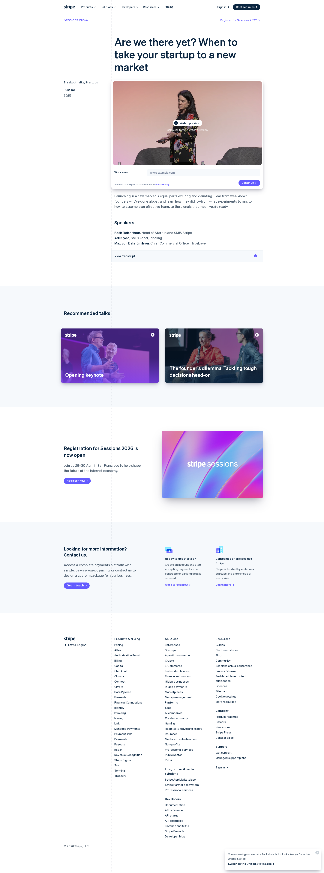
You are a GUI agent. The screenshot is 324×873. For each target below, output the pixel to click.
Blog (218, 655)
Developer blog (175, 836)
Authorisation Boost (127, 655)
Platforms (171, 702)
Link (117, 723)
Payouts (119, 744)
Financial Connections (128, 702)
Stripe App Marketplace (180, 779)
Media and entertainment (181, 739)
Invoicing (120, 713)
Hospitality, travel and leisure (183, 728)
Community (223, 660)
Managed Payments (127, 728)
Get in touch (75, 585)
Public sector (173, 755)
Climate (119, 676)
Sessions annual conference (234, 666)
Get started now (176, 584)
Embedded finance (177, 671)
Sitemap (221, 691)
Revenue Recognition (128, 755)
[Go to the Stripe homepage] (68, 639)
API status (171, 815)
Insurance (171, 734)
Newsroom (223, 727)
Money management (178, 697)
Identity (119, 708)
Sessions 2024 (76, 20)
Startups (170, 650)
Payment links (123, 734)
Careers (221, 722)
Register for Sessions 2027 (238, 20)
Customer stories (227, 650)
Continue (248, 182)
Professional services (179, 749)
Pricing (168, 6)
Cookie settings (226, 696)
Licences (221, 686)
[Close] (316, 853)
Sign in (221, 7)
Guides (220, 645)
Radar (118, 749)
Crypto (118, 687)
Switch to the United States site (250, 864)
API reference (174, 810)
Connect (119, 681)
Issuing (118, 718)
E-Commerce (173, 666)
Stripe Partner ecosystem (182, 785)
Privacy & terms (226, 671)
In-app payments (176, 687)
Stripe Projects (174, 831)
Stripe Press (224, 732)
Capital (118, 666)
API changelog (174, 820)
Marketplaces (174, 692)
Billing (118, 660)
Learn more (224, 584)
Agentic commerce (177, 655)
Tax (116, 765)
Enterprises (172, 645)
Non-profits (172, 744)
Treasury (120, 776)
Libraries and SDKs (177, 826)
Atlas (117, 650)
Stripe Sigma (122, 760)
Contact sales (245, 7)
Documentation (175, 805)
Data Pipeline (122, 692)
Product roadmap (227, 716)
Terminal (120, 770)
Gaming (170, 723)
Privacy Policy (162, 184)
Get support (224, 752)
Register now (76, 480)
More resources (226, 702)
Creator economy (176, 718)
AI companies (173, 713)
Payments (121, 739)
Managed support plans (231, 758)
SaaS (168, 708)
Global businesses (177, 681)
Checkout (120, 671)
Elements (120, 697)
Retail (168, 760)
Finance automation (178, 676)
